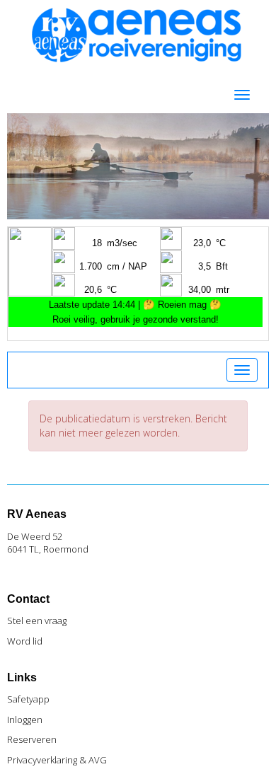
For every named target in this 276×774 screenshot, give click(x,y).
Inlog (24, 719)
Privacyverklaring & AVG (57, 759)
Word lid (24, 641)
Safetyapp (28, 699)
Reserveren (32, 739)
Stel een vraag (37, 620)
